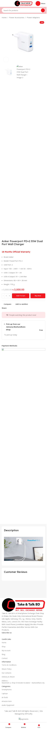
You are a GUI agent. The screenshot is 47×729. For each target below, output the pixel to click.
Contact (5, 658)
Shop (3, 646)
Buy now (38, 296)
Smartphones (7, 689)
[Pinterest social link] (13, 308)
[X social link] (11, 308)
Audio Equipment (8, 705)
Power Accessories (16, 17)
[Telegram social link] (19, 308)
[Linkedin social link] (16, 308)
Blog (3, 654)
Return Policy (6, 669)
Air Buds (5, 697)
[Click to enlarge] (6, 59)
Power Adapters (33, 17)
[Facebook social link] (8, 308)
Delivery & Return (8, 677)
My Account (6, 650)
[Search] (43, 10)
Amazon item (7, 701)
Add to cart (20, 296)
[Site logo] (23, 3)
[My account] (3, 3)
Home (4, 17)
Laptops (5, 693)
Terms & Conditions (9, 665)
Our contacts (6, 673)
